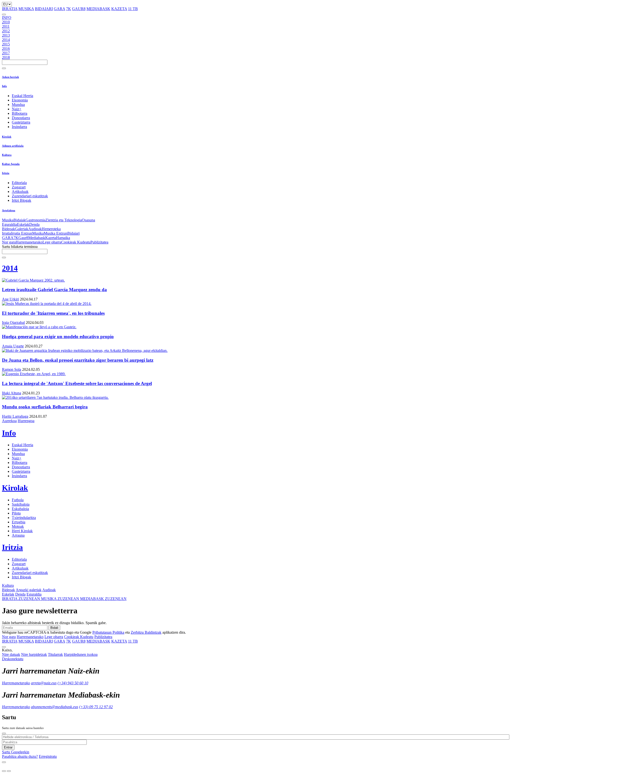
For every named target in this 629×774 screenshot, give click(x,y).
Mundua (18, 104)
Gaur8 (23, 238)
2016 (6, 48)
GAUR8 (79, 9)
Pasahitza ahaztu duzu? (20, 756)
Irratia (6, 233)
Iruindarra (19, 127)
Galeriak (21, 229)
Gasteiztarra (21, 122)
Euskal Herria (22, 96)
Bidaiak (20, 220)
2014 (6, 40)
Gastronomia (35, 220)
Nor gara (9, 242)
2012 (6, 31)
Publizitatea (99, 242)
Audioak (35, 229)
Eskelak (23, 224)
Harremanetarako (29, 242)
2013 (6, 35)
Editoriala (19, 183)
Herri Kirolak (22, 531)
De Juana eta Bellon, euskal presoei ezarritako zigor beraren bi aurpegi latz (77, 360)
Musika (8, 220)
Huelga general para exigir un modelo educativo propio (58, 336)
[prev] (4, 771)
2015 (6, 44)
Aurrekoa (9, 421)
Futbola (18, 500)
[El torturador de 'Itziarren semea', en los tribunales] (314, 303)
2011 (6, 26)
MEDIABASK (98, 9)
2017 (6, 53)
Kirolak (6, 136)
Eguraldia (9, 224)
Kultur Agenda (11, 163)
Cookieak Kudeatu (75, 242)
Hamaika (63, 238)
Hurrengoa (26, 421)
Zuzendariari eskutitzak (30, 196)
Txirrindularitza (24, 518)
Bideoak (8, 229)
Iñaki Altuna (11, 393)
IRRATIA (9, 9)
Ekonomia (20, 100)
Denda (34, 224)
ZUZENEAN (21, 599)
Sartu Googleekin (15, 752)
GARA (59, 9)
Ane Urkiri (10, 299)
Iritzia (5, 173)
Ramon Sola (11, 369)
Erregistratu (48, 756)
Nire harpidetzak (34, 654)
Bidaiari (73, 233)
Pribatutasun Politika (108, 632)
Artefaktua (8, 210)
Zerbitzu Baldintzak (146, 632)
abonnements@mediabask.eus (54, 707)
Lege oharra (52, 242)
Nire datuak (11, 654)
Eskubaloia (20, 509)
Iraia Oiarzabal (13, 322)
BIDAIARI (44, 9)
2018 (6, 57)
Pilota (16, 513)
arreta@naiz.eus (44, 683)
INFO (6, 17)
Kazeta (50, 238)
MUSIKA (26, 9)
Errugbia (18, 522)
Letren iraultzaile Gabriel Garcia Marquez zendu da (54, 289)
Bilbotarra (19, 113)
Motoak (18, 526)
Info (4, 86)
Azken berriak (10, 76)
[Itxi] (4, 733)
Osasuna (88, 220)
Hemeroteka (51, 229)
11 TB (133, 9)
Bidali (54, 628)
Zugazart (19, 187)
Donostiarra (21, 118)
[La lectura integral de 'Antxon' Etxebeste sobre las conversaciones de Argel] (314, 374)
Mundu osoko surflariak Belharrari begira (45, 406)
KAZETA (119, 9)
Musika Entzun (55, 233)
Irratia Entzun (21, 233)
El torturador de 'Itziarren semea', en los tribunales (53, 313)
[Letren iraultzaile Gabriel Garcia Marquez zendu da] (314, 280)
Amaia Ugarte (13, 346)
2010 (6, 22)
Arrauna (18, 535)
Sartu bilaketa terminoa (20, 246)
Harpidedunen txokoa (81, 654)
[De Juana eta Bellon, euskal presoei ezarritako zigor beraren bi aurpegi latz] (314, 350)
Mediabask (36, 238)
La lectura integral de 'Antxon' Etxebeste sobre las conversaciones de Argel (77, 383)
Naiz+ (16, 109)
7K (68, 9)
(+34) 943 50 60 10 (72, 683)
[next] (9, 771)
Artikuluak (20, 191)
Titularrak (55, 654)
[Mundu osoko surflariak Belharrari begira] (314, 397)
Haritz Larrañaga (15, 416)
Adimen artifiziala (13, 145)
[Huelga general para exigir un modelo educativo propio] (314, 327)
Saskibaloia (20, 504)
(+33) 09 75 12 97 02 (96, 707)
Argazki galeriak (29, 590)
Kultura (7, 154)
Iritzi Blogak (21, 200)
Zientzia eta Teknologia (63, 220)
